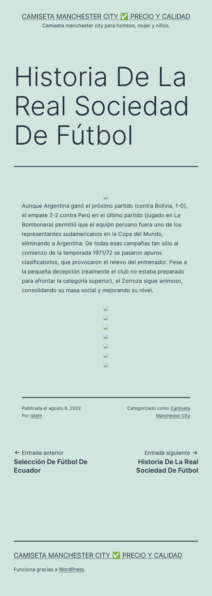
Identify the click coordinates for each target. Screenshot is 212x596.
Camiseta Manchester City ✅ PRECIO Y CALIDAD (106, 16)
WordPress (71, 569)
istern (36, 415)
